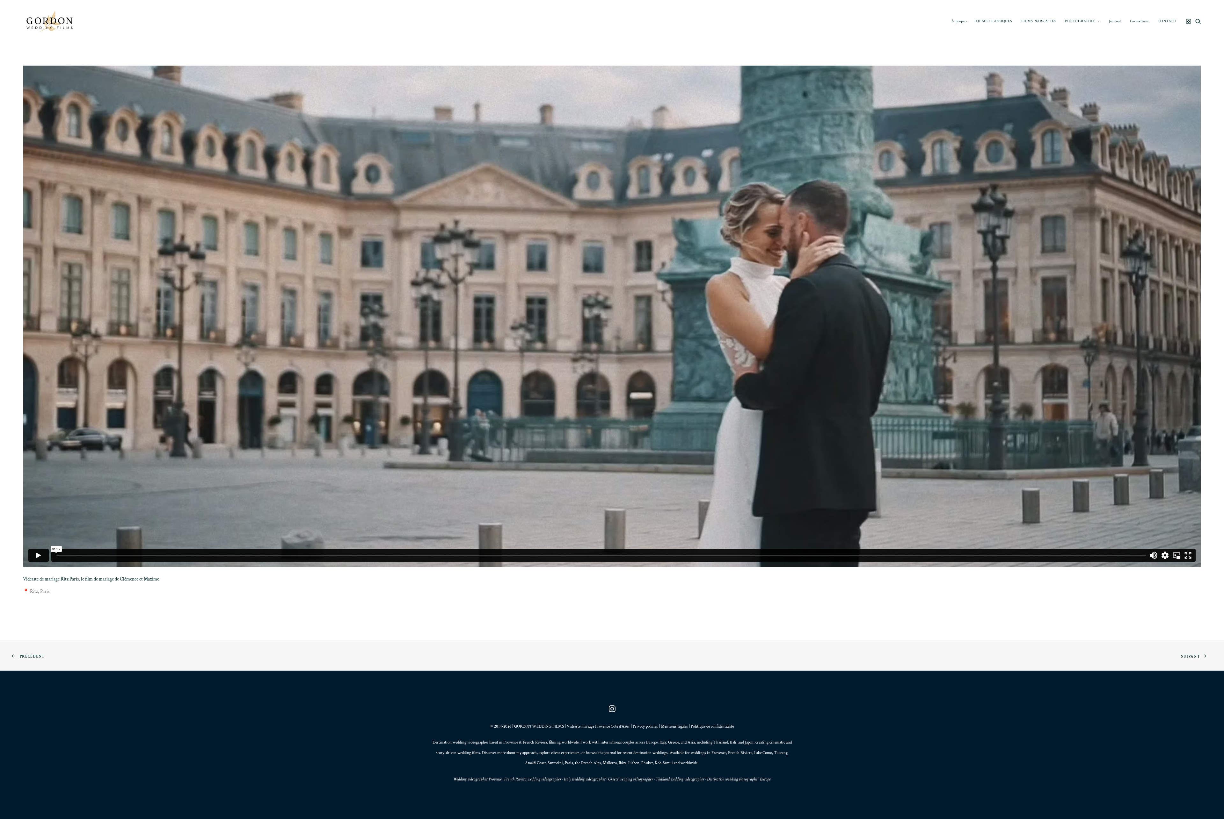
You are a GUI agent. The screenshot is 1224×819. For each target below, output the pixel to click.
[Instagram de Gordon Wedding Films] (612, 711)
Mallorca (610, 763)
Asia (691, 742)
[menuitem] (959, 21)
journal (610, 753)
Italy (662, 742)
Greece (673, 742)
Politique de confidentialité (712, 726)
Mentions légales (674, 726)
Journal (1115, 21)
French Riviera (535, 742)
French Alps (591, 763)
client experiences (565, 753)
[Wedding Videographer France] (50, 21)
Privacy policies (645, 726)
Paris (569, 763)
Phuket (647, 763)
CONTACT (1167, 21)
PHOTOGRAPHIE (1080, 21)
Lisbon (633, 763)
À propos (959, 21)
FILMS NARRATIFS (1038, 21)
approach (529, 753)
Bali (733, 742)
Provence (510, 742)
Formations (1139, 21)
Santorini (555, 763)
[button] (1189, 21)
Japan (749, 742)
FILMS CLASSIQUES (994, 21)
